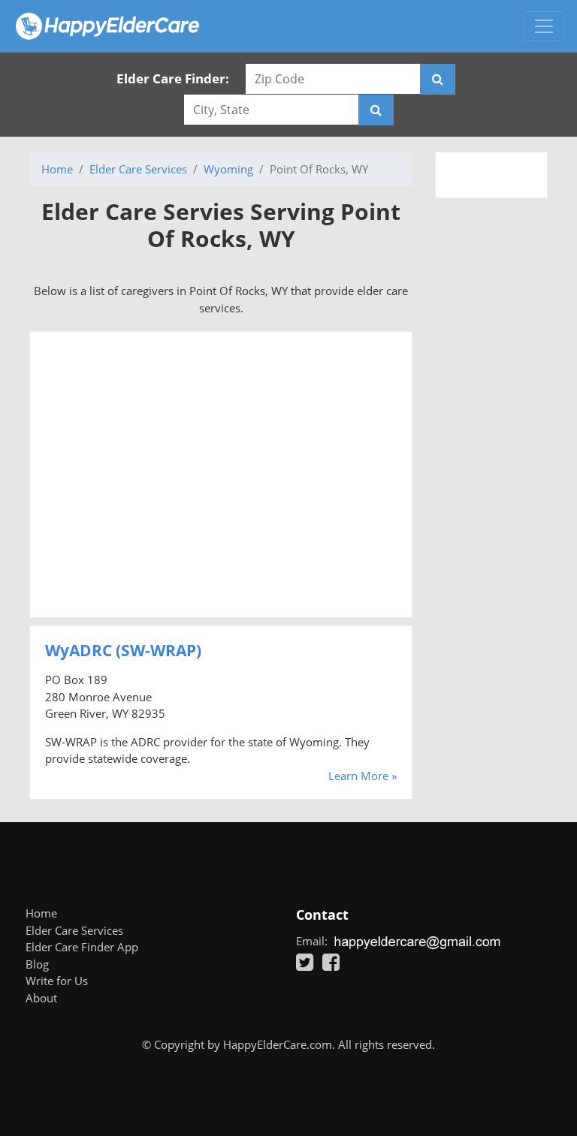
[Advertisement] (221, 474)
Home (57, 168)
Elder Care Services (138, 168)
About (41, 997)
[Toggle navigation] (544, 26)
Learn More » (362, 775)
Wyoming (228, 168)
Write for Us (57, 980)
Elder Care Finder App (82, 946)
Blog (37, 964)
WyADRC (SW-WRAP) (123, 650)
